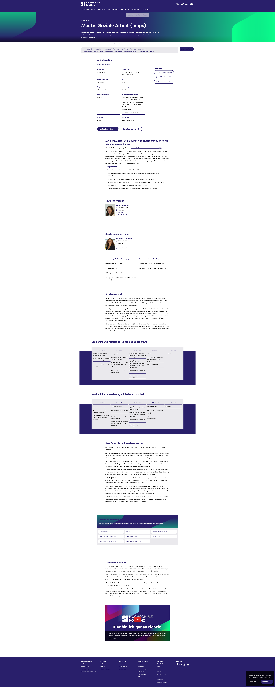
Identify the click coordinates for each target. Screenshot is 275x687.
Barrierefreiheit (123, 666)
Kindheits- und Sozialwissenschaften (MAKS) (152, 263)
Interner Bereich (161, 674)
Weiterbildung (113, 9)
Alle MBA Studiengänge (133, 541)
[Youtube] (180, 664)
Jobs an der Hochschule (160, 532)
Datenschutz (122, 669)
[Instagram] (184, 664)
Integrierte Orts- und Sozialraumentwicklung (152, 268)
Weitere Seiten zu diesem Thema (137, 15)
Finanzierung (104, 532)
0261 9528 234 (122, 215)
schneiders (121, 246)
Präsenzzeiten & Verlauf (165, 72)
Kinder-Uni (84, 664)
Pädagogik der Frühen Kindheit (114, 273)
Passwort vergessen (143, 669)
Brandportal (160, 677)
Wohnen (128, 532)
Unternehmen (124, 9)
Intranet (159, 671)
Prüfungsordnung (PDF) (165, 82)
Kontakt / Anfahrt (143, 664)
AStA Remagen (85, 669)
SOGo (158, 666)
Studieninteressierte (88, 9)
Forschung (135, 9)
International (157, 536)
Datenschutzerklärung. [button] (264, 677)
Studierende (101, 9)
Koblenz (102, 664)
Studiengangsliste (162, 682)
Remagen (102, 666)
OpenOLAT (160, 664)
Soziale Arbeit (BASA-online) (114, 263)
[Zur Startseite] (90, 4)
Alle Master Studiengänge (108, 541)
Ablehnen (253, 681)
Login (191, 3)
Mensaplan (160, 679)
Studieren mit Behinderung (108, 536)
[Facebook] (177, 664)
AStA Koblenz (85, 666)
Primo (158, 669)
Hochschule (145, 9)
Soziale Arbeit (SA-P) (111, 268)
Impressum (122, 664)
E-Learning (141, 671)
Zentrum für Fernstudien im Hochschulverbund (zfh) (146, 148)
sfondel (120, 212)
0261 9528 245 (122, 248)
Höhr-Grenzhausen (105, 669)
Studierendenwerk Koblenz (88, 671)
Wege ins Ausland (131, 536)
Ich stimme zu (266, 681)
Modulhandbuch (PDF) (165, 77)
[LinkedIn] (187, 664)
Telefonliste (141, 666)
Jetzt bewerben (186, 49)
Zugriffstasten (142, 674)
